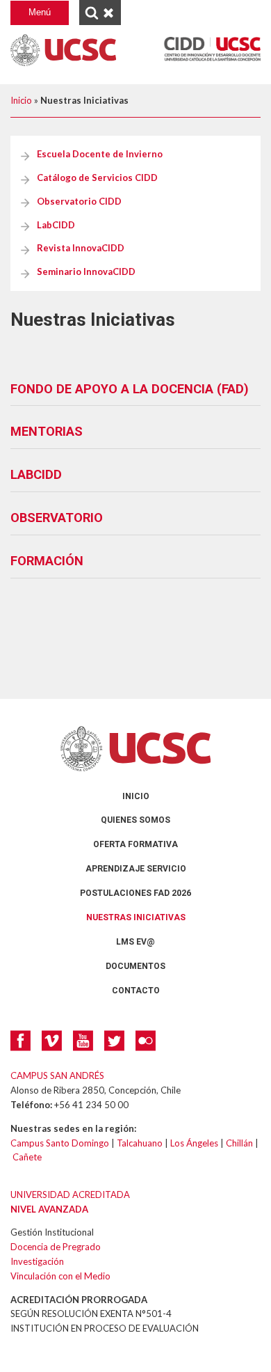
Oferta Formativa (135, 844)
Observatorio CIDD (79, 201)
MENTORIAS (46, 431)
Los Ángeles (194, 1143)
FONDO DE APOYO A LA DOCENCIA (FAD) (129, 388)
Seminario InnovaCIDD (86, 271)
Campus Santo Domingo (59, 1143)
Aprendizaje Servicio (135, 869)
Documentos (135, 966)
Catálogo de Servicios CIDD (97, 177)
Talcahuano (140, 1143)
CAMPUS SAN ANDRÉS (57, 1075)
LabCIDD (56, 224)
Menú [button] (39, 12)
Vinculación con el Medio (60, 1276)
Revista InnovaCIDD (80, 247)
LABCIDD (36, 474)
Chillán (239, 1143)
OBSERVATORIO (56, 517)
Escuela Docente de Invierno (100, 153)
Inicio (21, 100)
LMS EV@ (135, 942)
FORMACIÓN (46, 560)
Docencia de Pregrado (55, 1246)
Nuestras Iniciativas (136, 917)
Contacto (136, 990)
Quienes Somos (135, 820)
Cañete (27, 1156)
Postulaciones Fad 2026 (135, 893)
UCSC (63, 50)
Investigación (37, 1261)
